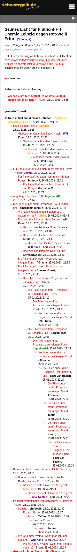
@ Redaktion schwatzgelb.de (26, 49)
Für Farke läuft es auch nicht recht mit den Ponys (42, 168)
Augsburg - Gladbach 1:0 (28, 196)
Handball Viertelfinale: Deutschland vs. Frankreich (42, 500)
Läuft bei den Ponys (25, 125)
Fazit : (27, 512)
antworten (13, 78)
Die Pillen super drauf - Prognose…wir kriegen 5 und (57, 371)
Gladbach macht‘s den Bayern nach (39, 133)
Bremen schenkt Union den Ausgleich (35, 469)
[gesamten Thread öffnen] (56, 121)
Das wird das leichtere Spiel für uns (39, 219)
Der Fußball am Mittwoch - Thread (29, 118)
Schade (22, 508)
